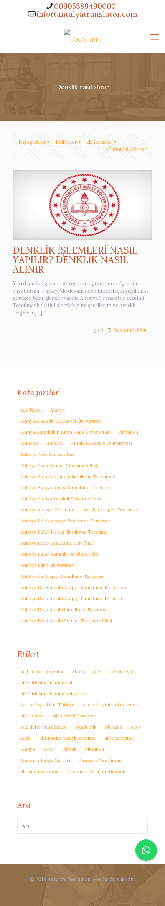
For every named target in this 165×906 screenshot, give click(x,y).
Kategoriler (32, 142)
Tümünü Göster (128, 149)
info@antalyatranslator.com (86, 14)
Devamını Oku (130, 330)
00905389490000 (85, 6)
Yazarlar (102, 142)
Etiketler (66, 142)
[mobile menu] (154, 37)
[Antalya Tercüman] (82, 37)
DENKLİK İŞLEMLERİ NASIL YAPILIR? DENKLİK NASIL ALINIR (75, 259)
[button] (146, 850)
